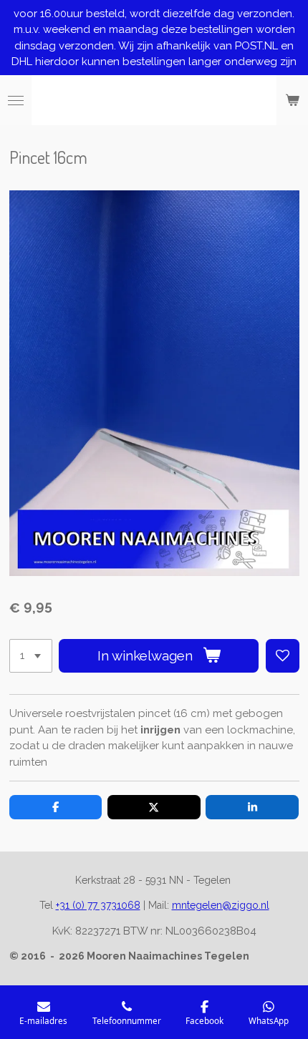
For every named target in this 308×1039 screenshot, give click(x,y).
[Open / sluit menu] (16, 100)
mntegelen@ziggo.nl (220, 905)
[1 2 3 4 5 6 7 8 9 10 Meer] (30, 656)
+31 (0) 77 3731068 (98, 905)
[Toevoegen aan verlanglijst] (282, 656)
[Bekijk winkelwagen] (292, 100)
